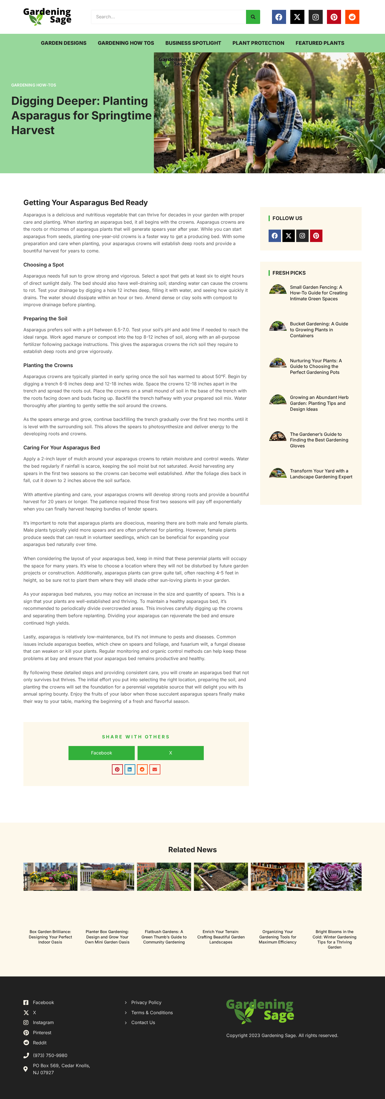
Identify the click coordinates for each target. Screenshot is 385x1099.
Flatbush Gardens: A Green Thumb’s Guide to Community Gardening (164, 936)
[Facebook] (279, 17)
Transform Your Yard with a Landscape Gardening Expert (321, 473)
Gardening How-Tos (33, 85)
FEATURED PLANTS (320, 43)
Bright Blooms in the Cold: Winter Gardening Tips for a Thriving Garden (335, 939)
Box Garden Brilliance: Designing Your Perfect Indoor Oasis (50, 936)
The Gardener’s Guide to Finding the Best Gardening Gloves (319, 440)
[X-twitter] (297, 17)
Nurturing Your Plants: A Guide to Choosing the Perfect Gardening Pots (316, 366)
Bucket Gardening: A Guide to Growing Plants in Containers (319, 329)
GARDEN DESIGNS (64, 43)
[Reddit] (352, 17)
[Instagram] (316, 17)
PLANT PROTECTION (258, 43)
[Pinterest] (334, 17)
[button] (101, 753)
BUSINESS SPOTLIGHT (193, 43)
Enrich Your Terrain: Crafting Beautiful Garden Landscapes (221, 936)
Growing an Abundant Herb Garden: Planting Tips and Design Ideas (319, 403)
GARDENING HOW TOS (126, 43)
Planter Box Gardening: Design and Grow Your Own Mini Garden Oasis (107, 936)
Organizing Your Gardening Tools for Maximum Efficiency (278, 936)
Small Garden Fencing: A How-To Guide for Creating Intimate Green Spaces (319, 293)
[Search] (253, 17)
